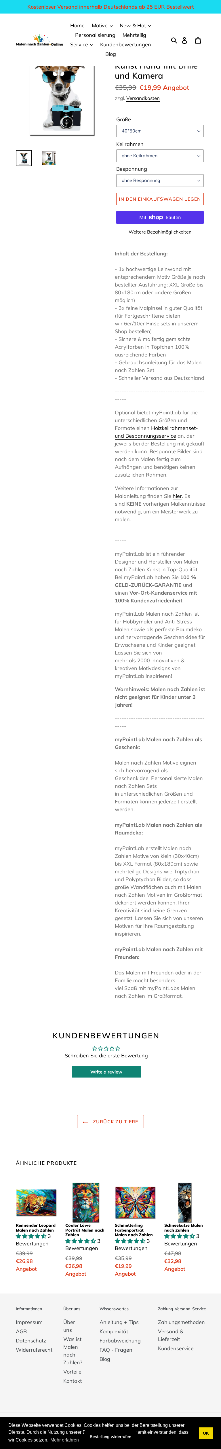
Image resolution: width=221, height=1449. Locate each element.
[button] (32, 1236)
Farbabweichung (120, 1340)
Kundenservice (176, 1348)
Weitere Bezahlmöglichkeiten (160, 232)
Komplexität (114, 1331)
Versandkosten (143, 98)
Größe (123, 119)
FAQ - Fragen (116, 1349)
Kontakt (72, 1381)
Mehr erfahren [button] (64, 1439)
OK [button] (206, 1433)
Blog (105, 1359)
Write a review (106, 1072)
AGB (21, 1331)
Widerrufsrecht (34, 1349)
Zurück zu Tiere (114, 1121)
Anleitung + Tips (119, 1322)
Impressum (29, 1322)
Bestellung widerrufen (110, 1436)
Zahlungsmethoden (181, 1322)
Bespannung (131, 169)
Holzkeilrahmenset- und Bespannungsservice (156, 432)
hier (177, 496)
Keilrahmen (130, 144)
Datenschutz (31, 1340)
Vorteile (72, 1371)
